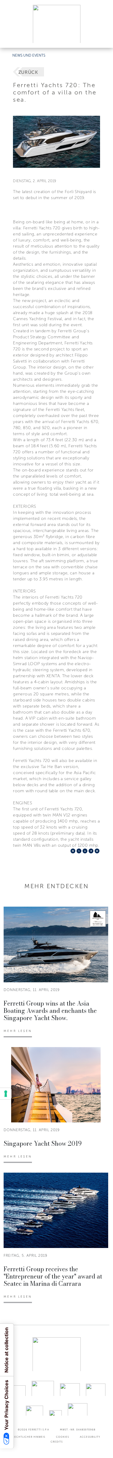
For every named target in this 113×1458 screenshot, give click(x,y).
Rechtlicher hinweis (29, 1436)
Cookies (62, 1436)
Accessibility (90, 1436)
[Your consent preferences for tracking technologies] (5, 1093)
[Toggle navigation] (101, 37)
